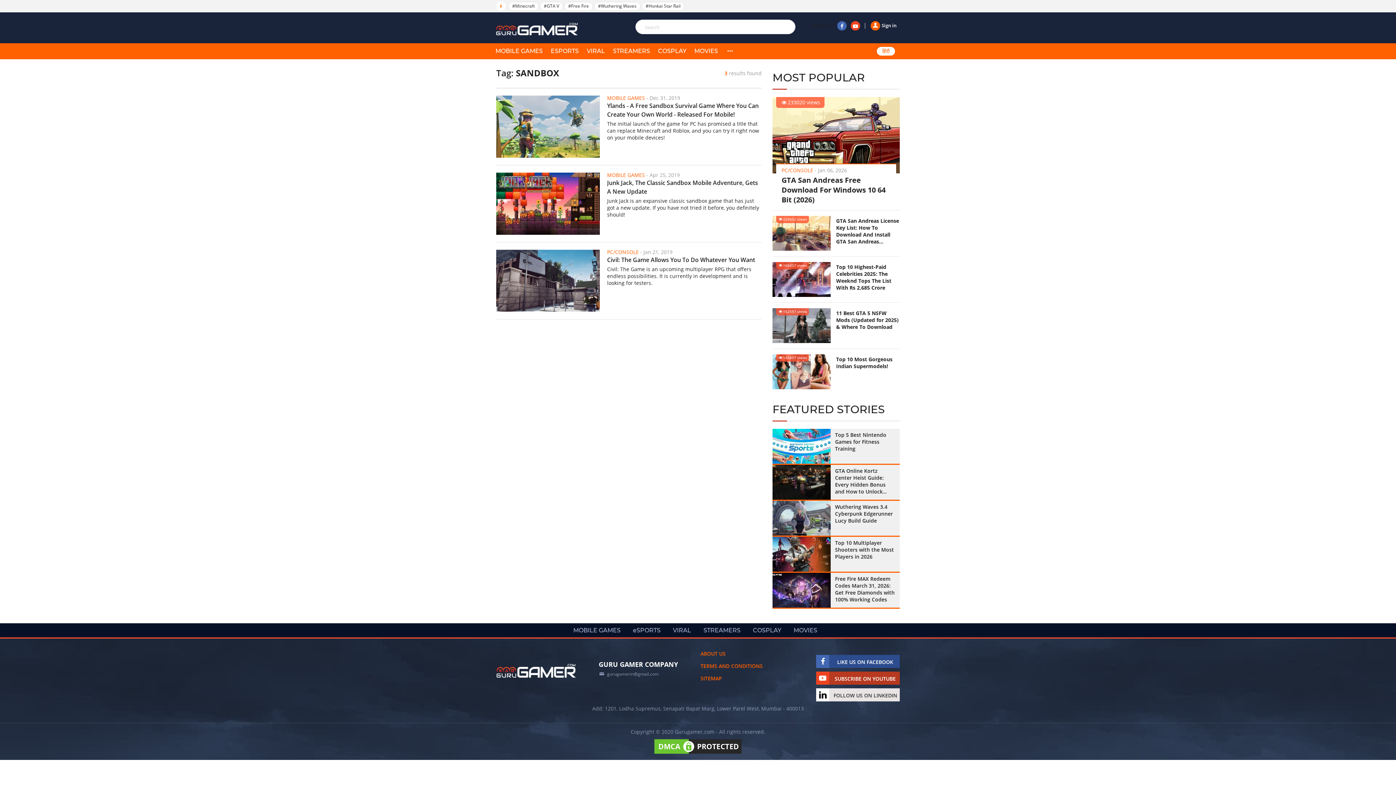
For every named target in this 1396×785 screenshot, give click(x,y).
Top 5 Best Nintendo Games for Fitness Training (860, 441)
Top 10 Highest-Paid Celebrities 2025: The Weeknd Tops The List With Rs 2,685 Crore (863, 277)
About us (713, 653)
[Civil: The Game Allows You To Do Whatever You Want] (548, 281)
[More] (730, 51)
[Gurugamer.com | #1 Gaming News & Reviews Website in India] (538, 29)
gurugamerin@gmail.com (633, 674)
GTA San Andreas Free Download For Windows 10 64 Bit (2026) (834, 190)
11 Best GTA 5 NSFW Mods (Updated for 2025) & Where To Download (867, 320)
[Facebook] (842, 26)
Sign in (889, 25)
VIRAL (596, 51)
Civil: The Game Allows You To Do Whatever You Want (681, 260)
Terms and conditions (732, 666)
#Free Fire (578, 6)
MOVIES (706, 51)
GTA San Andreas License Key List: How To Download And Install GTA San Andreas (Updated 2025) (867, 231)
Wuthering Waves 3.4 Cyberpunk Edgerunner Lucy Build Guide (864, 513)
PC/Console (797, 170)
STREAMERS (631, 51)
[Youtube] (855, 26)
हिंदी (886, 51)
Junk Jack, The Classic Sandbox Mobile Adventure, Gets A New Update (682, 187)
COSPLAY (672, 51)
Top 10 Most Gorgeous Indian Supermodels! (864, 363)
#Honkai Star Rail (663, 6)
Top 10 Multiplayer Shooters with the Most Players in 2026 (864, 549)
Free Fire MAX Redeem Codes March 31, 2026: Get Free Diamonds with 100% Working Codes (865, 589)
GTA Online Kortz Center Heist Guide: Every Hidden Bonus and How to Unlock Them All (860, 481)
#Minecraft (523, 6)
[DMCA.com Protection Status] (698, 753)
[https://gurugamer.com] (536, 671)
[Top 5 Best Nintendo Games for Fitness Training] (802, 446)
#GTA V (551, 6)
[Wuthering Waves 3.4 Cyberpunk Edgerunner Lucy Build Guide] (802, 518)
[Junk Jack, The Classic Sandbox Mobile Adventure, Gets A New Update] (548, 204)
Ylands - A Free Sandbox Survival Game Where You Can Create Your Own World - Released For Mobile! (683, 110)
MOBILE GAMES (519, 51)
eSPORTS (565, 51)
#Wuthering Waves (617, 6)
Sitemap (711, 678)
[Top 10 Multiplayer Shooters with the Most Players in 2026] (802, 554)
